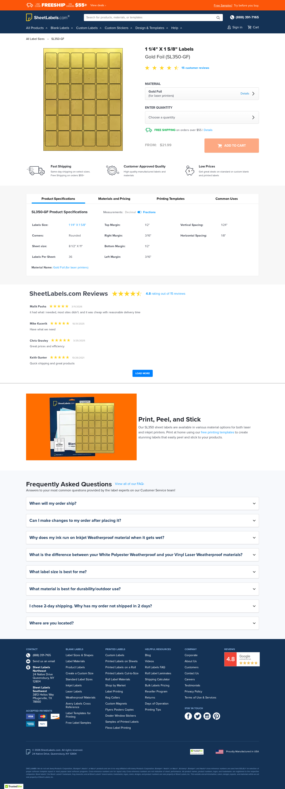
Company (191, 649)
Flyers (109, 709)
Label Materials (75, 661)
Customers (192, 667)
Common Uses (227, 199)
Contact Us (192, 673)
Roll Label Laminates (158, 673)
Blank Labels (74, 649)
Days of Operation (157, 703)
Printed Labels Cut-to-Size (122, 673)
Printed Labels (115, 649)
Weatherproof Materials (81, 697)
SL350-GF (57, 39)
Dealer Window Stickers (120, 715)
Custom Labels (114, 655)
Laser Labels (74, 691)
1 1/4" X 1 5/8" (77, 225)
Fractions (149, 212)
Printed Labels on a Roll (120, 667)
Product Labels (75, 667)
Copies (129, 709)
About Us (191, 661)
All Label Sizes (35, 39)
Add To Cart (234, 145)
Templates (171, 199)
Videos (149, 661)
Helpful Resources (158, 649)
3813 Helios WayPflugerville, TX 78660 (43, 694)
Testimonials (192, 685)
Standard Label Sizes (79, 679)
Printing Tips (153, 709)
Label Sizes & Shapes (79, 655)
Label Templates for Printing (78, 715)
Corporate (191, 655)
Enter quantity (158, 108)
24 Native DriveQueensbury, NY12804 (43, 674)
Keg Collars (112, 697)
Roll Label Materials (117, 679)
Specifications (58, 199)
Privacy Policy (193, 691)
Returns (150, 697)
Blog (148, 655)
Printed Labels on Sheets (121, 661)
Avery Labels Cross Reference (78, 705)
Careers (190, 679)
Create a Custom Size (79, 673)
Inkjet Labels (74, 685)
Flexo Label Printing (118, 728)
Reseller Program (156, 691)
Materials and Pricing (114, 199)
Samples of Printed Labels (122, 722)
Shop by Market (115, 685)
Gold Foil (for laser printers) (70, 267)
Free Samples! (223, 5)
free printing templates (217, 432)
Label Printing (114, 691)
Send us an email (44, 661)
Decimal (130, 212)
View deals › (98, 5)
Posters (119, 709)
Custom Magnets (116, 703)
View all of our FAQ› (129, 484)
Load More (142, 373)
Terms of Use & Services (200, 697)
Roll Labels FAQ (155, 667)
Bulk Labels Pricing (157, 685)
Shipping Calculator (157, 679)
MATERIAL (153, 84)
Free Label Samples (78, 723)
